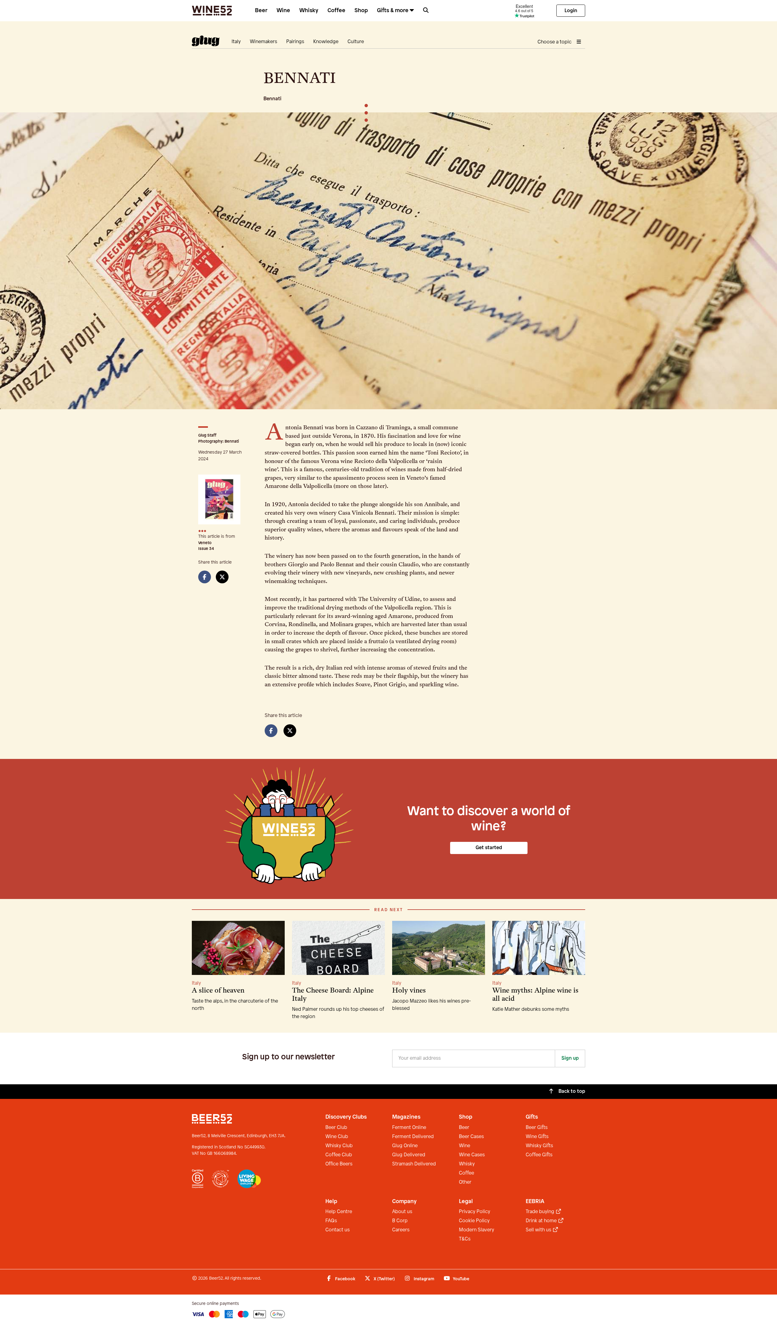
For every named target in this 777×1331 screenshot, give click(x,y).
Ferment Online (409, 1127)
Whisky (308, 11)
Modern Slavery (476, 1230)
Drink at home (542, 1220)
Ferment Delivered (413, 1136)
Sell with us (539, 1230)
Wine (283, 11)
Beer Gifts (537, 1127)
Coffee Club (338, 1155)
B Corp (400, 1220)
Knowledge (325, 41)
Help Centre (338, 1211)
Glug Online (405, 1145)
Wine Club (336, 1136)
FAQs (331, 1220)
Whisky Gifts (539, 1145)
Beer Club (336, 1127)
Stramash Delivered (414, 1164)
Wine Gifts (537, 1136)
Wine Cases (472, 1155)
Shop (361, 11)
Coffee (336, 11)
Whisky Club (339, 1145)
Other (465, 1182)
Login (571, 10)
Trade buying (540, 1211)
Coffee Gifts (539, 1155)
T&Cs (464, 1239)
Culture (356, 41)
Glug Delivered (408, 1155)
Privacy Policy (474, 1211)
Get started (489, 847)
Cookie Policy (474, 1220)
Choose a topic (555, 42)
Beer (261, 11)
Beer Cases (471, 1136)
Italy (236, 41)
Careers (400, 1230)
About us (402, 1211)
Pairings (295, 41)
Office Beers (338, 1164)
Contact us (337, 1230)
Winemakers (263, 41)
